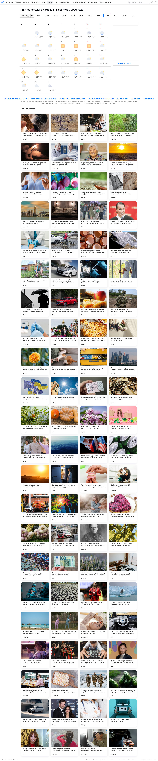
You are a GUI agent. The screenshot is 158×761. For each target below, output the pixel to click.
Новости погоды (122, 99)
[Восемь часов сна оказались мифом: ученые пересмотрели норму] (64, 215)
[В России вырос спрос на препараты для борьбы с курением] (35, 186)
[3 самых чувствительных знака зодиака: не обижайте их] (93, 508)
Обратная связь (132, 759)
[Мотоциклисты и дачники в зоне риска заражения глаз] (35, 273)
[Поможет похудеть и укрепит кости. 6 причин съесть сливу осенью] (64, 186)
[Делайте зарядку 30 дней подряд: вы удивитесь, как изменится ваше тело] (64, 625)
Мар (55, 15)
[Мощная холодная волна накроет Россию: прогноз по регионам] (64, 508)
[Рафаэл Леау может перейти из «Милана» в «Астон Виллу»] (93, 596)
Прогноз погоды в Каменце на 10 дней (101, 99)
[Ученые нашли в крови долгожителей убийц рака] (93, 273)
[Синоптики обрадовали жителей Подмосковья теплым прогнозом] (64, 332)
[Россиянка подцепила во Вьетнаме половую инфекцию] (123, 273)
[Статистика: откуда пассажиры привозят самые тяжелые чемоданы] (93, 361)
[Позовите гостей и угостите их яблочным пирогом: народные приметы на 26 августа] (93, 303)
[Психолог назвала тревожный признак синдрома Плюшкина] (123, 391)
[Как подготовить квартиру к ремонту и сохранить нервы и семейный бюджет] (123, 566)
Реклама (15, 759)
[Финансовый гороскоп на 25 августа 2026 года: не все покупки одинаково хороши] (123, 420)
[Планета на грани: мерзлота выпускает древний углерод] (123, 244)
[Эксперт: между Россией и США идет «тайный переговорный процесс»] (93, 449)
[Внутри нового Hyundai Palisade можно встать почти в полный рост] (35, 713)
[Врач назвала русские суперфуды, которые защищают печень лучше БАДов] (64, 684)
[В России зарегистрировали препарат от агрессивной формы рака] (35, 332)
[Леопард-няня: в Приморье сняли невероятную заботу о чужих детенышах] (123, 127)
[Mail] (2, 2)
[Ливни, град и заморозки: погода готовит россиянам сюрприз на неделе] (93, 566)
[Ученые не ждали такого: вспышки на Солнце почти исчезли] (35, 479)
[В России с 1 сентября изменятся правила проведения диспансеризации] (64, 156)
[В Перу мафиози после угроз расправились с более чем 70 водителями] (64, 537)
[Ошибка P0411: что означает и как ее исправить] (123, 713)
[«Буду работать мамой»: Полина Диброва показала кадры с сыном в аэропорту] (35, 742)
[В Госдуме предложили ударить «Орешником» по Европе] (35, 156)
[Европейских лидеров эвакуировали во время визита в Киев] (35, 391)
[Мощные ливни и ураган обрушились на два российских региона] (64, 244)
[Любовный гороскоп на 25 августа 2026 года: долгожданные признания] (123, 479)
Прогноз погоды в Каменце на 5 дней (44, 99)
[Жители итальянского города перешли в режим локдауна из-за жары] (64, 391)
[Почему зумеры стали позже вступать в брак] (123, 332)
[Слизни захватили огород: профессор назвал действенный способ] (93, 186)
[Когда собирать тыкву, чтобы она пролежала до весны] (64, 420)
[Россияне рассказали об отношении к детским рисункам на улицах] (64, 742)
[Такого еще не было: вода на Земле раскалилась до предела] (123, 156)
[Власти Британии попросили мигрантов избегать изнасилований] (35, 215)
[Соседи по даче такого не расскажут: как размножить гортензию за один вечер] (93, 420)
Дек (133, 15)
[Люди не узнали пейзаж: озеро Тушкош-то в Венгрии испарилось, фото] (64, 596)
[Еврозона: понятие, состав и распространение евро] (64, 566)
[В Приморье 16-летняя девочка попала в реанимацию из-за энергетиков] (123, 449)
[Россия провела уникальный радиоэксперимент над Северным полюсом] (123, 596)
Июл (90, 15)
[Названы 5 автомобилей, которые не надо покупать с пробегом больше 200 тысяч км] (64, 273)
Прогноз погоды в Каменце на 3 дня (16, 99)
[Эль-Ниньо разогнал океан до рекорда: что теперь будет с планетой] (64, 449)
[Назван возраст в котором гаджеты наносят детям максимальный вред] (35, 654)
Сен (107, 15)
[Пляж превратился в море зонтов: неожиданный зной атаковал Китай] (35, 566)
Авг (98, 15)
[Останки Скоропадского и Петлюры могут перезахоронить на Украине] (93, 537)
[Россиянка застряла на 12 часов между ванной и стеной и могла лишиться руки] (35, 244)
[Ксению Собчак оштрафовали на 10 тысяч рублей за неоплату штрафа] (123, 215)
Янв (38, 15)
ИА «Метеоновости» (151, 759)
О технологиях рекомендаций (119, 759)
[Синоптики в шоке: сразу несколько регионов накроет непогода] (93, 215)
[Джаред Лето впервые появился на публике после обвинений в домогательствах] (123, 654)
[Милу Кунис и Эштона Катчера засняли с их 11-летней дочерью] (64, 713)
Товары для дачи (148, 99)
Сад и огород (135, 99)
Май (73, 15)
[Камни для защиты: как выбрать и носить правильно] (93, 625)
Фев (47, 15)
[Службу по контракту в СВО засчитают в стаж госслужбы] (123, 303)
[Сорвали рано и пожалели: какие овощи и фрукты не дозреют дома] (35, 420)
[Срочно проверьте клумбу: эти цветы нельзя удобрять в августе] (35, 361)
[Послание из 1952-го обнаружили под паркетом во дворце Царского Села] (64, 127)
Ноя (124, 15)
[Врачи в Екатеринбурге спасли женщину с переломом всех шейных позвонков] (35, 596)
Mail (3, 759)
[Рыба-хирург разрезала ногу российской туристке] (35, 625)
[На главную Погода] (8, 2)
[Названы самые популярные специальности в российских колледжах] (93, 713)
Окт (115, 15)
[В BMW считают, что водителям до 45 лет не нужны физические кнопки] (123, 625)
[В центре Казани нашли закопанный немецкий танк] (123, 186)
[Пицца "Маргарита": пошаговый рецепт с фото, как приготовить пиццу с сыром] (93, 332)
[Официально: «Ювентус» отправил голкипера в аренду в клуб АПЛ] (64, 654)
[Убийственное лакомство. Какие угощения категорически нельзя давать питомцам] (35, 127)
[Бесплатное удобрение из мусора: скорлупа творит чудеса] (93, 244)
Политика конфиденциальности (101, 759)
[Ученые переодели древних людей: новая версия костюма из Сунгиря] (93, 684)
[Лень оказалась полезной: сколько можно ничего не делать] (64, 361)
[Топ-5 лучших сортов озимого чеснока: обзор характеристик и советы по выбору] (35, 537)
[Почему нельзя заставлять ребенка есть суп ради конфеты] (93, 127)
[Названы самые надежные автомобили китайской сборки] (64, 303)
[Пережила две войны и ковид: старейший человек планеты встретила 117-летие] (93, 156)
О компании (9, 759)
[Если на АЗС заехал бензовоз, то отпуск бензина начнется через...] (35, 508)
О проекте (88, 759)
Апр (64, 15)
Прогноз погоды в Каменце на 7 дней (72, 99)
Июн (81, 15)
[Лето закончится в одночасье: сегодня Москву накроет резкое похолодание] (123, 361)
